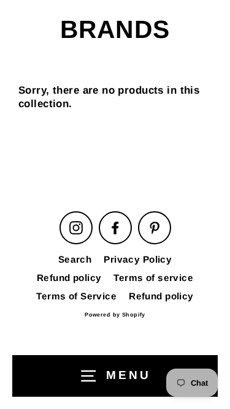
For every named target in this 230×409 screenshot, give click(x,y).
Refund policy (69, 277)
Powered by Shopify (115, 315)
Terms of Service (76, 296)
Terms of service (153, 277)
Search (75, 259)
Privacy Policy (138, 259)
